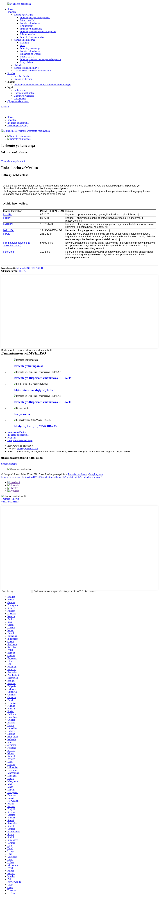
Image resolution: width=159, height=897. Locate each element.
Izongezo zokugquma (24, 40)
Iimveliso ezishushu (77, 474)
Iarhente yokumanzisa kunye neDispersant (40, 59)
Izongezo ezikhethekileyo (26, 67)
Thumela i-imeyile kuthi (13, 161)
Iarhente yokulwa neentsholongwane (38, 31)
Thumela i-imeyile (10, 498)
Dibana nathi (20, 98)
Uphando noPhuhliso (24, 93)
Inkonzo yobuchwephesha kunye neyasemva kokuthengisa (42, 84)
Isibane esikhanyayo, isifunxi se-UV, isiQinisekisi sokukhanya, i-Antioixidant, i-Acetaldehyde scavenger (52, 477)
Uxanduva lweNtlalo (24, 95)
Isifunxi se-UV (27, 20)
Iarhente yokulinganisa (28, 366)
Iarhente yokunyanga (30, 48)
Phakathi (18, 65)
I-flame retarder (27, 34)
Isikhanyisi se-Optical (30, 53)
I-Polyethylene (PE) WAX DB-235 (35, 426)
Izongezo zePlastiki (23, 14)
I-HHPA (21, 271)
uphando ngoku (9, 463)
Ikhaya (10, 9)
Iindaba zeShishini (23, 79)
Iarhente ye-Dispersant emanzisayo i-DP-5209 (43, 377)
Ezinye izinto (26, 62)
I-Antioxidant (26, 26)
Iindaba (11, 73)
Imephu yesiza (96, 474)
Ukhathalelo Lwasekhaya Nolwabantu (32, 70)
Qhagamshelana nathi (18, 101)
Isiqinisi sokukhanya (30, 23)
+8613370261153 (10, 501)
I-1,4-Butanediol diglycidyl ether (34, 390)
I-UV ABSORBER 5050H (29, 268)
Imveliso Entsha (21, 76)
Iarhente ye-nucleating (31, 28)
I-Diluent (24, 42)
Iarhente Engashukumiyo (32, 37)
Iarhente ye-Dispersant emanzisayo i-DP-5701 (43, 402)
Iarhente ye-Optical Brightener (35, 17)
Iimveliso (11, 12)
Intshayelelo (19, 90)
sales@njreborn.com (27, 448)
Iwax (22, 45)
